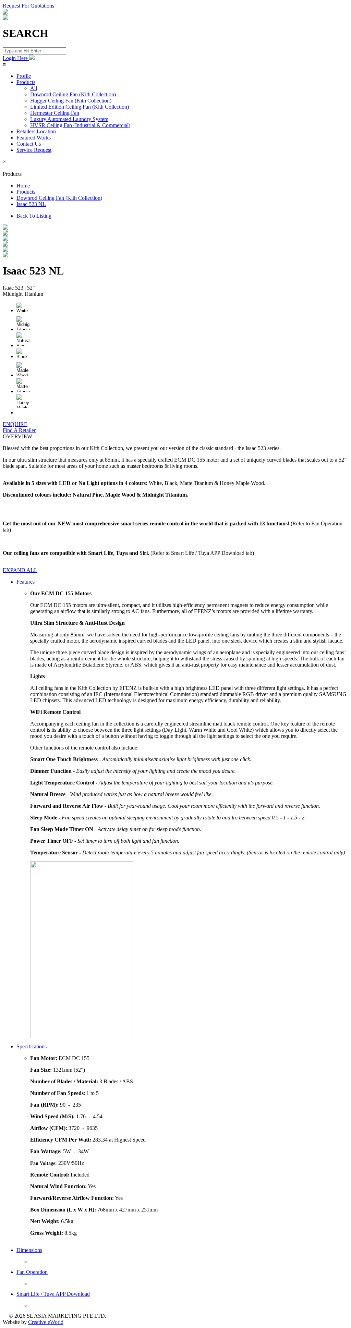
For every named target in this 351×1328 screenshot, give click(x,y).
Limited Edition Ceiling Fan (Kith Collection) (79, 107)
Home (23, 185)
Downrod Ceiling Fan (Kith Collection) (73, 94)
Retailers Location (36, 131)
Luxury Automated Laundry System (69, 119)
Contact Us (28, 144)
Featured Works (33, 138)
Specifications (31, 1046)
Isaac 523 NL (31, 204)
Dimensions (29, 1250)
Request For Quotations (28, 6)
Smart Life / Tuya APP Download (53, 1294)
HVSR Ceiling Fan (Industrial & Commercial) (80, 125)
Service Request (33, 150)
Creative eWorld (45, 1322)
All (33, 88)
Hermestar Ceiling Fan (54, 113)
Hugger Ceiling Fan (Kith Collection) (70, 100)
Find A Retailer (19, 430)
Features (25, 582)
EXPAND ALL (20, 570)
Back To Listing (33, 216)
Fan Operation (32, 1272)
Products (25, 82)
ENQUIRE (15, 424)
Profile (23, 76)
